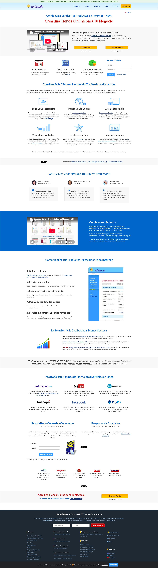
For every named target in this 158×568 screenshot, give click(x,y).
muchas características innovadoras (113, 140)
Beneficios (30, 543)
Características (31, 545)
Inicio (110, 542)
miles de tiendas (37, 143)
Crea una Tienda (117, 47)
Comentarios (31, 552)
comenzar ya (49, 119)
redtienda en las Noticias (87, 549)
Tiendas (97, 6)
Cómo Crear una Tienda (78, 162)
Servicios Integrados (33, 559)
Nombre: (33, 444)
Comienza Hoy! (76, 499)
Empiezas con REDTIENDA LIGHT (91, 336)
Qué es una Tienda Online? (114, 162)
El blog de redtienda (61, 546)
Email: (34, 448)
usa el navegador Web (79, 113)
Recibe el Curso (46, 454)
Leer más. (105, 565)
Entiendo (113, 565)
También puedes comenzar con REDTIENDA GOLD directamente (88, 347)
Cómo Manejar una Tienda (96, 162)
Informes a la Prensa (86, 552)
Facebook (112, 553)
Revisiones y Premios (87, 547)
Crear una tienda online (106, 113)
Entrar (116, 6)
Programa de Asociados (89, 532)
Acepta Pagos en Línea (34, 557)
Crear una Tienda (121, 74)
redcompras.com (114, 535)
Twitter (111, 555)
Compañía (84, 541)
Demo (87, 6)
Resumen (76, 6)
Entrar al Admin (113, 532)
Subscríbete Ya (97, 525)
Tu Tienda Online (32, 540)
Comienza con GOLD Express (63, 559)
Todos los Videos (32, 554)
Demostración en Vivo (62, 532)
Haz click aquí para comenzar (36, 275)
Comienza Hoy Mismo (62, 553)
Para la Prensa (84, 554)
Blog (106, 6)
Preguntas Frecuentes (33, 550)
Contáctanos (84, 556)
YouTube (112, 558)
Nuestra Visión (84, 545)
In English (112, 538)
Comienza (126, 6)
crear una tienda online (101, 36)
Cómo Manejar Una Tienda (35, 538)
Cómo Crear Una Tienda (34, 536)
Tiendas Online (59, 539)
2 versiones (79, 139)
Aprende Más (85, 47)
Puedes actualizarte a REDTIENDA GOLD (76, 342)
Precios (29, 547)
